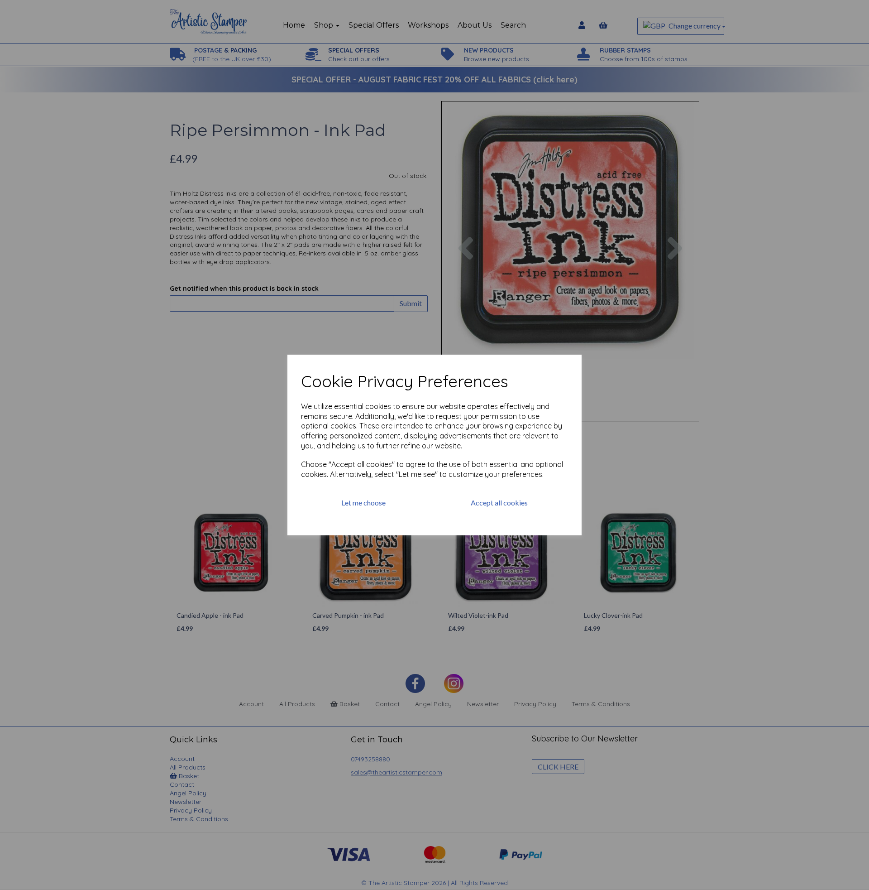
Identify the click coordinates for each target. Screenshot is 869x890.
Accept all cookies (499, 502)
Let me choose (363, 502)
